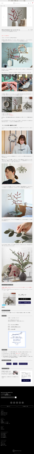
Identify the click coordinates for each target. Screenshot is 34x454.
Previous (3, 17)
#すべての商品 (28, 312)
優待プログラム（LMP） (4, 445)
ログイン (9, 406)
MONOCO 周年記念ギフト (4, 433)
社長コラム (2, 442)
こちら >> (9, 113)
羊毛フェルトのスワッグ (5, 184)
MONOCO (2, 427)
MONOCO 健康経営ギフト (4, 437)
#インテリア (4, 312)
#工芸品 (17, 312)
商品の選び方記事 (3, 444)
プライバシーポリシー (3, 415)
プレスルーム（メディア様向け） (5, 423)
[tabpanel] (17, 16)
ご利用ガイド (2, 411)
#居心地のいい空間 (22, 312)
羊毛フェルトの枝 (5, 217)
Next (30, 17)
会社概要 (2, 420)
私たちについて (3, 419)
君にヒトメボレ (18, 353)
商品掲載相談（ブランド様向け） (5, 422)
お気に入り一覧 (26, 406)
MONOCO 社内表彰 (3, 434)
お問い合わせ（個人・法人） (4, 412)
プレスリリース (3, 441)
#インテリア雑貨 (8, 312)
